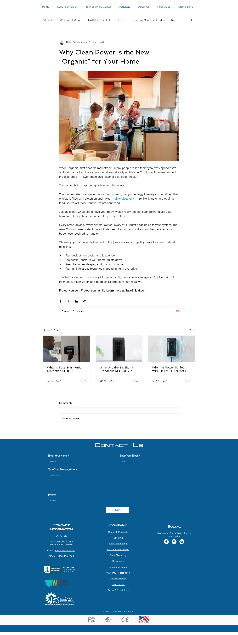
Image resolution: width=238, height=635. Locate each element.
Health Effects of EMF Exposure (106, 20)
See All (191, 329)
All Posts (48, 20)
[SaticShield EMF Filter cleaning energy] (119, 349)
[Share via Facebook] (60, 301)
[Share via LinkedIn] (76, 301)
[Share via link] (84, 301)
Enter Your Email (129, 455)
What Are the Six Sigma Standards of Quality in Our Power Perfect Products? (116, 369)
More (174, 20)
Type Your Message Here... (63, 469)
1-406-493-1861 (65, 556)
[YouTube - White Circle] (181, 541)
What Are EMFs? (70, 20)
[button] (191, 20)
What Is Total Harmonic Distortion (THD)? (64, 369)
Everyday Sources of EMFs (148, 20)
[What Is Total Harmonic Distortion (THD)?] (66, 349)
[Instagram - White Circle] (174, 541)
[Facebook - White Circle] (166, 541)
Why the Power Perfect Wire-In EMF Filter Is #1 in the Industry (170, 369)
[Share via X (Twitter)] (68, 301)
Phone (52, 494)
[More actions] (177, 42)
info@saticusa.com (65, 550)
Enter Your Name (58, 455)
